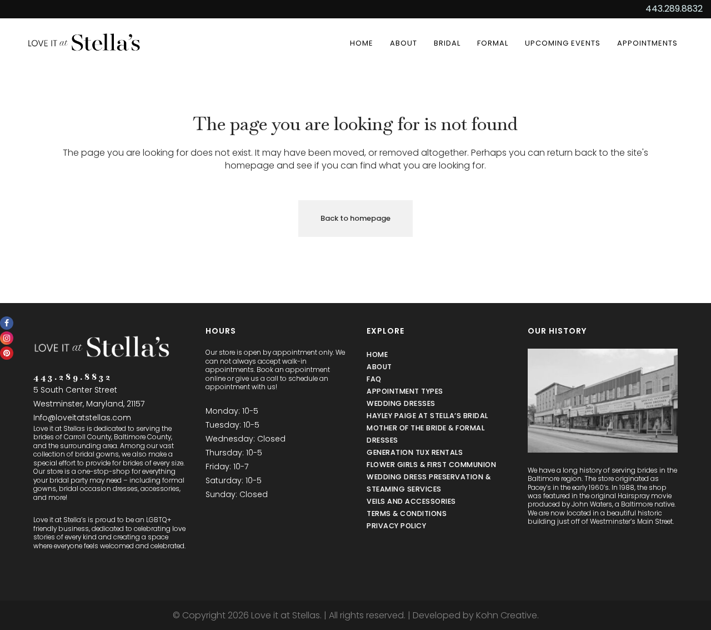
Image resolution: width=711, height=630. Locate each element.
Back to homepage (355, 218)
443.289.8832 (674, 8)
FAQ (374, 379)
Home (377, 354)
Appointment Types (405, 391)
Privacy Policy (396, 525)
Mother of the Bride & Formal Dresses (425, 434)
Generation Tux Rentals (415, 452)
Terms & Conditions (407, 513)
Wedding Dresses (401, 403)
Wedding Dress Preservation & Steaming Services (428, 483)
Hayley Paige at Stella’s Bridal (427, 415)
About (379, 366)
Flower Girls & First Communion (431, 464)
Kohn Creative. (507, 615)
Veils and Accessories (411, 501)
